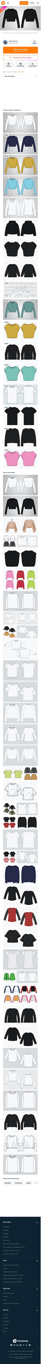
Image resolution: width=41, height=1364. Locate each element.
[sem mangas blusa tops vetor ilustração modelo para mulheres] (13, 558)
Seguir (34, 43)
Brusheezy (6, 1338)
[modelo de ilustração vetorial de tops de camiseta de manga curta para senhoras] (20, 714)
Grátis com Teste (20, 50)
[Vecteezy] (3, 3)
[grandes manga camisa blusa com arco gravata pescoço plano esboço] (9, 1075)
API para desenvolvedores (11, 1355)
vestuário (8, 1295)
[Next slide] (33, 1294)
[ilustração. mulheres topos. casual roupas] (13, 817)
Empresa (6, 1348)
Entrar (32, 3)
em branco (18, 1295)
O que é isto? (21, 72)
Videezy (5, 1345)
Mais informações (10, 75)
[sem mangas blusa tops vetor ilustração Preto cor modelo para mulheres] (20, 575)
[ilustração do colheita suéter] (11, 525)
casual (28, 1295)
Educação (6, 1352)
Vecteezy (6, 1342)
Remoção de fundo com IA (11, 1362)
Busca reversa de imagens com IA (14, 1359)
